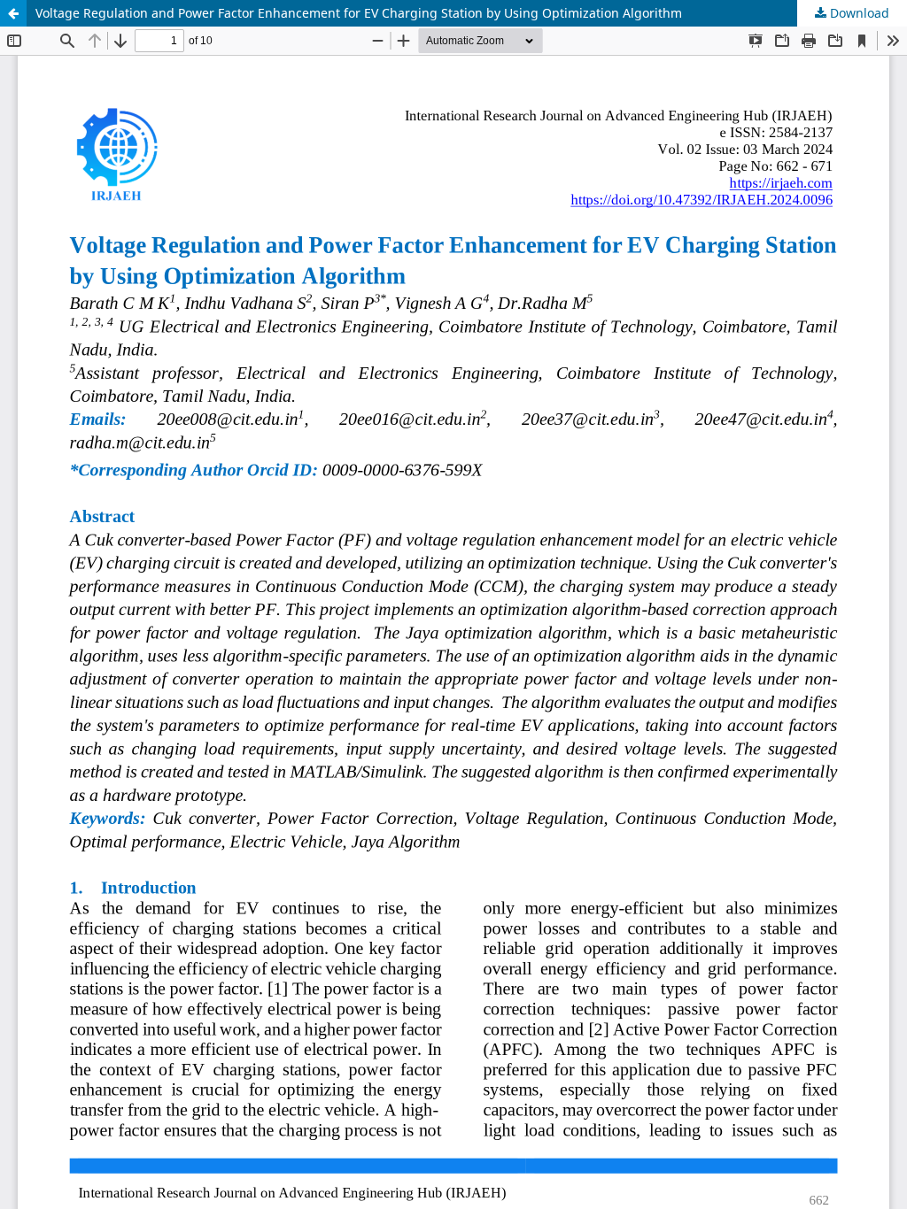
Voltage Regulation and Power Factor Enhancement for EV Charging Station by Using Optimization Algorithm (358, 12)
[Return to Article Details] (13, 13)
